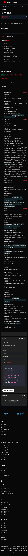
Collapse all (22, 338)
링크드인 (3, 525)
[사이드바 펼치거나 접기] (2, 2)
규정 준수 (3, 447)
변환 (2, 431)
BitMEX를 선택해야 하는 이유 (9, 443)
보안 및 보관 (4, 445)
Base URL (6, 342)
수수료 (3, 486)
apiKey (4, 350)
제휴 (2, 473)
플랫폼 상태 (4, 512)
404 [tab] (20, 74)
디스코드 (3, 530)
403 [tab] (15, 74)
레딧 (2, 535)
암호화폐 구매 (5, 429)
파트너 (3, 470)
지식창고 (3, 507)
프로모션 (3, 468)
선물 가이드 (4, 489)
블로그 (3, 459)
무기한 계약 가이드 (6, 491)
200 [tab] (3, 74)
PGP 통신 (3, 509)
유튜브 (3, 537)
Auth (5, 348)
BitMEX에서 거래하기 (7, 493)
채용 (2, 457)
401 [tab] (11, 74)
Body (7, 362)
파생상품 (3, 424)
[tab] (3, 36)
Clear (24, 395)
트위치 (3, 527)
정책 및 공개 (4, 452)
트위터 (3, 523)
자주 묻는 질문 (5, 504)
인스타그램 (4, 532)
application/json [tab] (7, 32)
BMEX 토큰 (4, 455)
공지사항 (3, 514)
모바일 (3, 434)
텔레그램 (3, 539)
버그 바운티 (4, 475)
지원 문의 (3, 502)
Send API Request (8, 390)
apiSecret (5, 356)
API (2, 484)
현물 (2, 427)
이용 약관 (3, 450)
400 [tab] (7, 74)
